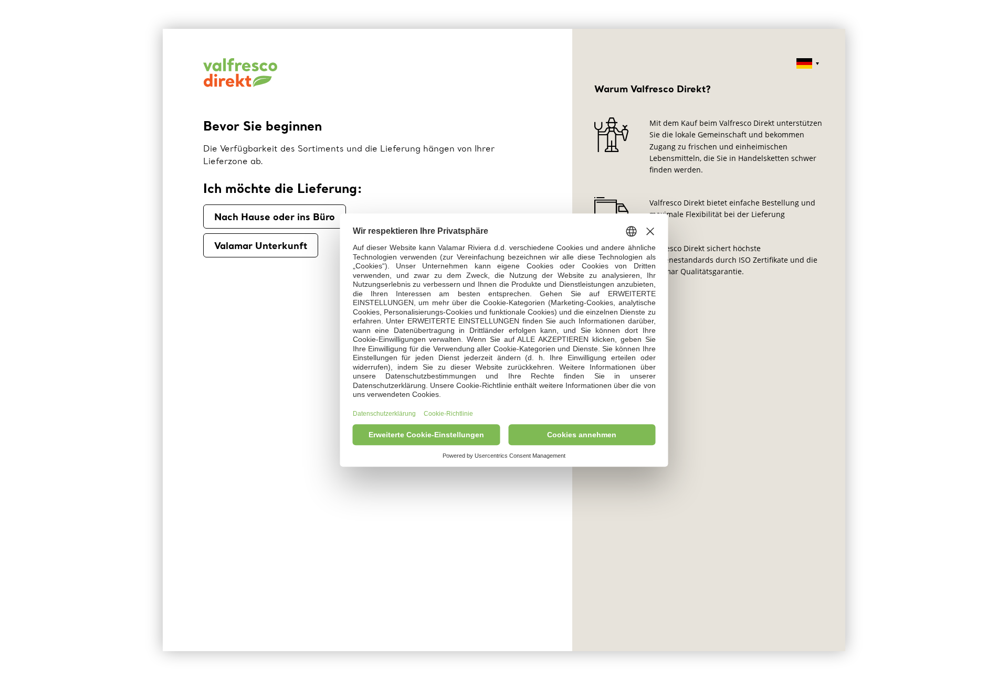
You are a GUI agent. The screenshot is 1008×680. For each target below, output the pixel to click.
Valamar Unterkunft (260, 245)
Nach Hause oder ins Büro (274, 216)
